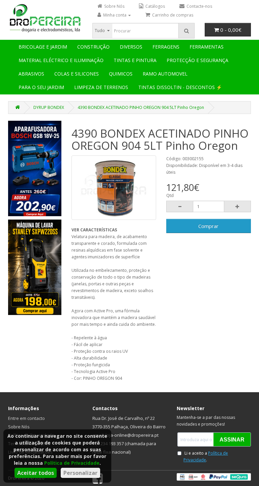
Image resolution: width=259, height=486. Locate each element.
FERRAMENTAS (207, 47)
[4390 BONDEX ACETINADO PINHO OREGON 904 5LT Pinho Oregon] (113, 187)
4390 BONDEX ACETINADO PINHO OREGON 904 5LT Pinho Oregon (141, 107)
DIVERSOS (131, 47)
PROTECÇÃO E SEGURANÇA (197, 60)
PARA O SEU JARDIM (41, 87)
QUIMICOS (121, 73)
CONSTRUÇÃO (93, 47)
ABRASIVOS (31, 73)
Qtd (170, 195)
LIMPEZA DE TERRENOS (101, 87)
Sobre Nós (19, 427)
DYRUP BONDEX (48, 107)
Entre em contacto (26, 418)
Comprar (208, 226)
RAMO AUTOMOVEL (165, 73)
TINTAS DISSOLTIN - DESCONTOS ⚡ (180, 87)
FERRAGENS (165, 47)
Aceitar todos (35, 473)
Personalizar (80, 473)
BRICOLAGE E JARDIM (43, 47)
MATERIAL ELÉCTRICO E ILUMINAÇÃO (61, 60)
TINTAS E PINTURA (135, 60)
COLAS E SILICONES (76, 73)
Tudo (100, 30)
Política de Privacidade (71, 463)
